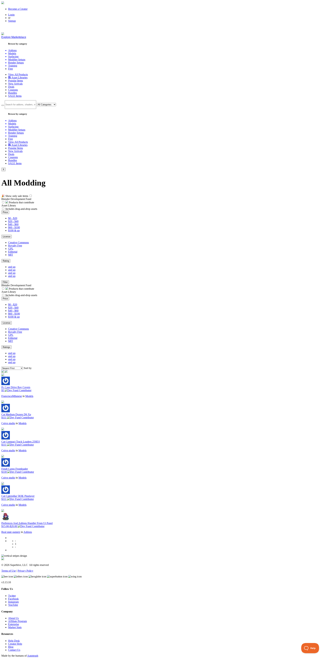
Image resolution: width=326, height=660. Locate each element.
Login (11, 14)
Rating (6, 261)
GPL (10, 248)
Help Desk (14, 640)
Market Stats (15, 627)
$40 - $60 (13, 224)
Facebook (13, 598)
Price (5, 212)
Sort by (28, 368)
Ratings (6, 347)
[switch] (31, 196)
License (6, 236)
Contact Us (14, 649)
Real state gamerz (10, 532)
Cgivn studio (8, 423)
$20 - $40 (13, 221)
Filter (5, 282)
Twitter (12, 595)
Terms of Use (8, 570)
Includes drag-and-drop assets (21, 208)
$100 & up (14, 230)
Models (29, 396)
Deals (11, 86)
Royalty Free (15, 245)
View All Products (18, 74)
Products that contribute (21, 202)
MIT (10, 254)
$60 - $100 (14, 227)
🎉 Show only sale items (14, 196)
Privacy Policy (25, 570)
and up (11, 266)
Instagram (13, 601)
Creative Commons (18, 242)
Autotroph (32, 655)
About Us (13, 618)
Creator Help (15, 643)
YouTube (13, 604)
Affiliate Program (17, 621)
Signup (12, 20)
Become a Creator (18, 8)
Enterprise (13, 624)
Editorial (12, 251)
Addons (27, 532)
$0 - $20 (12, 218)
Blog (10, 646)
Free (10, 68)
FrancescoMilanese (11, 396)
